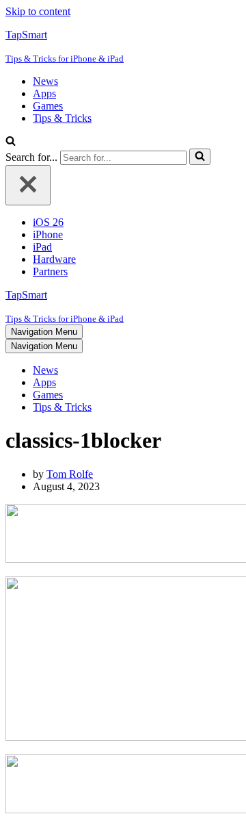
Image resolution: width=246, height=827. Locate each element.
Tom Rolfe (69, 474)
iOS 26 (48, 222)
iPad (42, 247)
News (45, 81)
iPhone (48, 234)
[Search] (10, 142)
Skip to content (37, 11)
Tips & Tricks (62, 118)
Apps (44, 93)
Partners (50, 271)
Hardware (54, 259)
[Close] (28, 185)
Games (48, 106)
